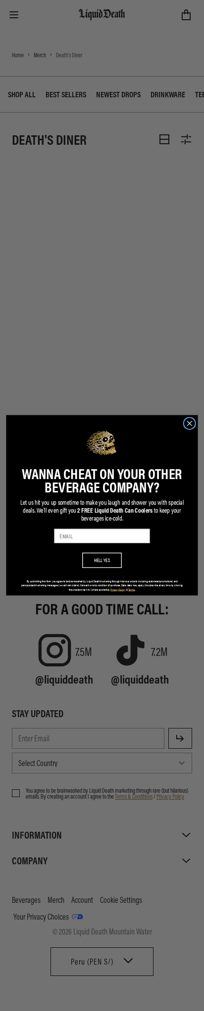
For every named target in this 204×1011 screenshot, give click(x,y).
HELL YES (102, 560)
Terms (131, 589)
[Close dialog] (189, 423)
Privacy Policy (117, 589)
